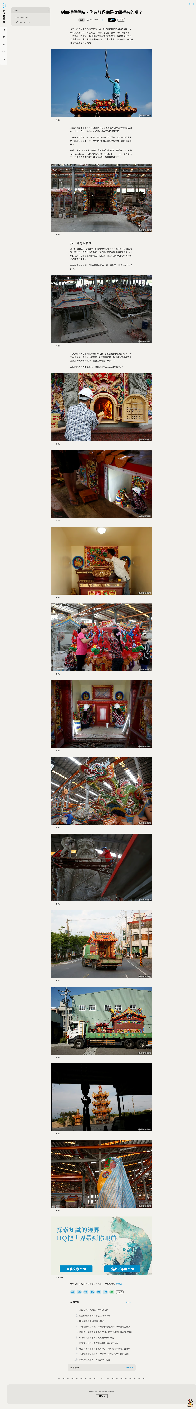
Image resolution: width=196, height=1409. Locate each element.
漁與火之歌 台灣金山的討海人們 (93, 1310)
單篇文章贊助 (76, 1268)
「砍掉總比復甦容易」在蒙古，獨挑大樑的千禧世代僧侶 (104, 1353)
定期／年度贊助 (122, 1268)
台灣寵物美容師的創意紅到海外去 (94, 1315)
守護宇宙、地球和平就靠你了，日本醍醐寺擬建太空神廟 (104, 1348)
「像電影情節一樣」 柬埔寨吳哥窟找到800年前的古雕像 (104, 1326)
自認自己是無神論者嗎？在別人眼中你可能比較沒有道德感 (105, 1331)
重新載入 (101, 1396)
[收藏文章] (102, 19)
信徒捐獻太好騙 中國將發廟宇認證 (94, 1359)
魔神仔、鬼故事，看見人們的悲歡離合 (96, 1337)
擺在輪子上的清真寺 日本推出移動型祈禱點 (98, 1343)
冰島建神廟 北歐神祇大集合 (91, 1321)
